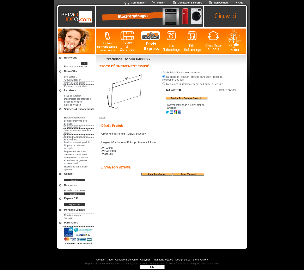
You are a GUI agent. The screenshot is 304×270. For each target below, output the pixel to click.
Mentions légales (72, 215)
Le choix (68, 124)
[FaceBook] (179, 112)
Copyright (145, 259)
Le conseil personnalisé (76, 136)
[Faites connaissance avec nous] (106, 41)
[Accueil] (77, 16)
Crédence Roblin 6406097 (128, 59)
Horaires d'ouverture (74, 117)
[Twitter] (167, 112)
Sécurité (68, 218)
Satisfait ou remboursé (75, 154)
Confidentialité (71, 163)
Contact (100, 259)
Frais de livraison (72, 95)
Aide (110, 259)
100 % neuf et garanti (74, 83)
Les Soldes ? (70, 76)
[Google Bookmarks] (175, 112)
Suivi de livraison (72, 105)
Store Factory (200, 259)
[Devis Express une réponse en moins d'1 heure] (150, 41)
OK (152, 267)
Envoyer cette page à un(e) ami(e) (185, 105)
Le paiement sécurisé (75, 151)
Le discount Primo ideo (75, 120)
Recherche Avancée (75, 66)
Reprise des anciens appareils (186, 98)
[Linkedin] (171, 112)
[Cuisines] (128, 41)
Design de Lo (182, 259)
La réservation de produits (77, 142)
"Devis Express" (72, 80)
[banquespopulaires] (78, 245)
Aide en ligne (70, 139)
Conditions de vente (126, 259)
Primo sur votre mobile (75, 86)
